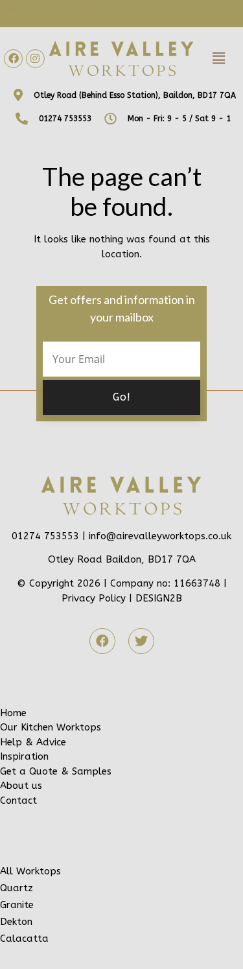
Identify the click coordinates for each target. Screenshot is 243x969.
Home (13, 713)
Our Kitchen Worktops (50, 727)
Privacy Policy (94, 598)
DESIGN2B (158, 598)
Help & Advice (33, 742)
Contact (18, 800)
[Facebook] (13, 58)
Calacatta (24, 938)
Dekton (16, 922)
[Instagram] (35, 58)
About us (21, 785)
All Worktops (30, 871)
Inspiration (24, 756)
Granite (17, 905)
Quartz (16, 888)
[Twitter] (141, 641)
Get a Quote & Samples (55, 771)
